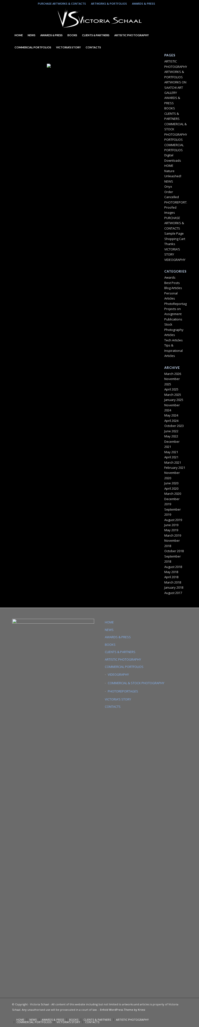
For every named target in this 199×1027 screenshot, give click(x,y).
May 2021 (171, 452)
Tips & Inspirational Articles (173, 350)
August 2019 (173, 520)
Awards (169, 277)
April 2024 (171, 420)
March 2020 (172, 493)
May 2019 (171, 530)
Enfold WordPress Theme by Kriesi (122, 1009)
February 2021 (174, 467)
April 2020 (171, 488)
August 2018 (173, 567)
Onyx (168, 186)
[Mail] (175, 3)
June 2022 (171, 431)
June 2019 (171, 525)
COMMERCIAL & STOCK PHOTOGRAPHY (136, 683)
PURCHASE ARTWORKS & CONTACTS (62, 3)
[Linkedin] (168, 3)
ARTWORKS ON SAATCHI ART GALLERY (175, 87)
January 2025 (173, 400)
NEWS (168, 181)
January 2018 (173, 587)
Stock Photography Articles (173, 329)
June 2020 (171, 483)
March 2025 (172, 394)
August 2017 (173, 593)
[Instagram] (161, 3)
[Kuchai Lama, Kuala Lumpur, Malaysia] (76, 83)
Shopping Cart (174, 239)
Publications (173, 319)
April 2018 (171, 577)
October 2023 (174, 426)
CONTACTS (113, 706)
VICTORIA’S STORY (118, 699)
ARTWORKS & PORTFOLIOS (109, 3)
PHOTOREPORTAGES (179, 202)
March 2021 (172, 462)
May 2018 (171, 572)
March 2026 (172, 374)
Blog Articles (173, 288)
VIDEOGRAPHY (174, 259)
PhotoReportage (176, 303)
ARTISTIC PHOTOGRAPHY (123, 659)
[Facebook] (183, 3)
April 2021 (171, 457)
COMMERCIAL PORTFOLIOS (124, 666)
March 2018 (172, 582)
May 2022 (171, 436)
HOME (168, 165)
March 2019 (172, 535)
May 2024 (171, 415)
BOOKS (169, 108)
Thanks (169, 244)
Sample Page (174, 233)
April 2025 (171, 389)
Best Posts (172, 283)
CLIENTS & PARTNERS (120, 652)
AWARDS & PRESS (143, 3)
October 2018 (174, 551)
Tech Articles (173, 340)
